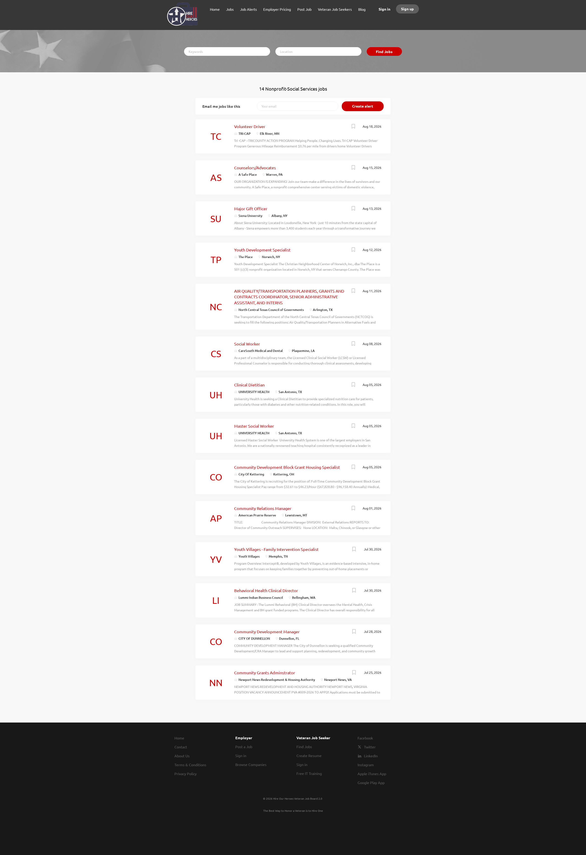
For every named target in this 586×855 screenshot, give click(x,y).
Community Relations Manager (262, 508)
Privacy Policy (185, 773)
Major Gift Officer (250, 208)
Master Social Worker (254, 425)
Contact (180, 746)
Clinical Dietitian (249, 384)
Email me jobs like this (221, 106)
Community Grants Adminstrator (264, 672)
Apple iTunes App (372, 773)
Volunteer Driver (249, 126)
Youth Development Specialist (262, 249)
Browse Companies (250, 764)
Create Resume (309, 755)
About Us (182, 755)
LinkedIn (371, 755)
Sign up (407, 8)
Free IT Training (309, 773)
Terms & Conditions (190, 764)
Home (179, 738)
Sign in (384, 9)
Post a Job (243, 746)
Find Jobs (384, 51)
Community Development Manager (267, 631)
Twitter (370, 746)
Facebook (365, 738)
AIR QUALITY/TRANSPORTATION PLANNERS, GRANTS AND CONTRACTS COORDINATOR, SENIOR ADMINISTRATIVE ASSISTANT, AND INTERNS (289, 297)
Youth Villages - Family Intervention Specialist (276, 549)
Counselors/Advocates (255, 167)
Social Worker (247, 343)
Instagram (366, 764)
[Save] (353, 126)
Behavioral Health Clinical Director (266, 590)
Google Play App (371, 782)
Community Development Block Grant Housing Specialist (287, 467)
